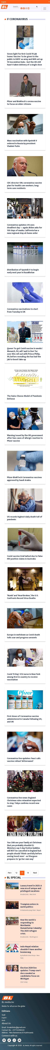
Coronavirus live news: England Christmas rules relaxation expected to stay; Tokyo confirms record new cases (24, 802)
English (4, 1017)
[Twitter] (9, 1040)
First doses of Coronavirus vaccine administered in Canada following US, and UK (24, 719)
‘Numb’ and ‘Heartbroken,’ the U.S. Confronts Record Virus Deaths (22, 597)
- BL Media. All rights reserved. (32, 1045)
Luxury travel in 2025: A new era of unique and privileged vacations (31, 888)
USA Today (23, 982)
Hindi (3, 1020)
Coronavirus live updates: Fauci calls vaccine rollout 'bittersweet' (23, 760)
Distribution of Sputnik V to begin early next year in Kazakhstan (23, 271)
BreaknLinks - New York (28, 894)
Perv (9, 872)
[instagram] (14, 1040)
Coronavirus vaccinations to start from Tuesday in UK (22, 310)
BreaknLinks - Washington (29, 937)
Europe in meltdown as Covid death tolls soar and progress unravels (23, 636)
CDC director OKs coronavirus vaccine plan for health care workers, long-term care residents (24, 185)
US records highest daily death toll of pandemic (24, 518)
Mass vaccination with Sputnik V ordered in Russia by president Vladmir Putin (22, 143)
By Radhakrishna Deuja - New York (29, 956)
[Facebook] (4, 1040)
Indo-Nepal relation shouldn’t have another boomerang (31, 949)
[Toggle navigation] (45, 8)
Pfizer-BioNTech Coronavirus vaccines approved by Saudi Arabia (24, 479)
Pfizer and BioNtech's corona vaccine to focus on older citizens (24, 103)
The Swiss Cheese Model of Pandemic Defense (24, 397)
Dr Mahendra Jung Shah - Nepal (30, 910)
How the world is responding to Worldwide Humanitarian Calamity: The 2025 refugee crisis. (31, 926)
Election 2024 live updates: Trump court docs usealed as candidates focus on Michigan (30, 973)
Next (35, 872)
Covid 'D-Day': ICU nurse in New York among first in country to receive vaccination (23, 676)
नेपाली (3, 1015)
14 (28, 872)
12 (16, 872)
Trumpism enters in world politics (29, 905)
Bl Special (14, 877)
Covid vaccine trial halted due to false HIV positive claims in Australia (25, 557)
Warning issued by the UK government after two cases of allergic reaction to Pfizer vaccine (25, 438)
